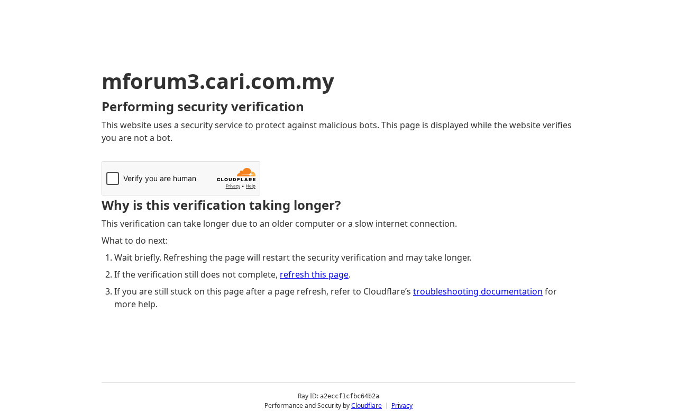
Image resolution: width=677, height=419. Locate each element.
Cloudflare (366, 405)
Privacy (402, 405)
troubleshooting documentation (478, 291)
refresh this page (314, 274)
